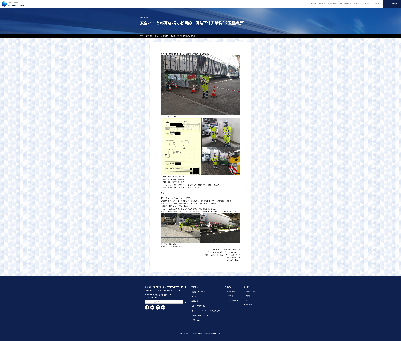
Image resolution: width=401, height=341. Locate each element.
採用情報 (366, 3)
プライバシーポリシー (199, 315)
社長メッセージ (251, 291)
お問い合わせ (392, 3)
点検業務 (230, 296)
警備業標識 (376, 3)
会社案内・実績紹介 (335, 3)
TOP (141, 36)
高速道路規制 (231, 291)
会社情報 (357, 3)
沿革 (247, 300)
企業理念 (249, 296)
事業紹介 (312, 3)
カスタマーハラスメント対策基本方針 (205, 311)
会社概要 (249, 305)
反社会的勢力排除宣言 (199, 306)
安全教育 (347, 3)
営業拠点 (321, 3)
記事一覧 (149, 36)
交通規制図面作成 (233, 300)
